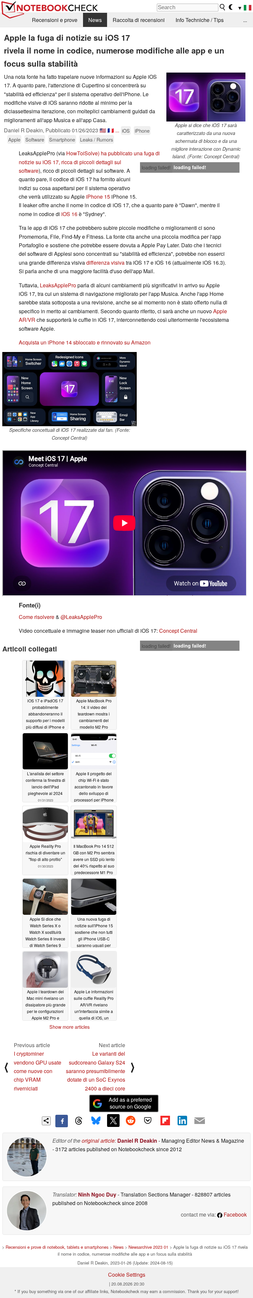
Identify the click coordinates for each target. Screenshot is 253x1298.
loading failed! (156, 167)
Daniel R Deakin (137, 1140)
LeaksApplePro (58, 285)
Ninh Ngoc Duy (97, 1194)
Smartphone (62, 139)
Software (34, 139)
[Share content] (46, 1120)
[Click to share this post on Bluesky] (96, 1121)
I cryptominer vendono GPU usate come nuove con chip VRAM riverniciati (37, 1071)
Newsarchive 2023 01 (148, 1247)
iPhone (142, 130)
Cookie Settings (126, 1274)
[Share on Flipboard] (165, 1120)
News (95, 20)
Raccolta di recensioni (139, 20)
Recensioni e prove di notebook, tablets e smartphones (57, 1247)
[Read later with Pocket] (148, 1120)
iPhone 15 (98, 196)
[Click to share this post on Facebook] (61, 1121)
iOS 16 (69, 214)
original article (98, 1140)
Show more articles (69, 1026)
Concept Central (178, 630)
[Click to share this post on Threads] (78, 1121)
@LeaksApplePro (81, 617)
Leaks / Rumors (96, 139)
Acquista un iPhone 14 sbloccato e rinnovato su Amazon (85, 342)
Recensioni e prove (54, 20)
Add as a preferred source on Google (130, 1103)
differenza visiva (105, 262)
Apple (14, 139)
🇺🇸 (102, 130)
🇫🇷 (110, 130)
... (245, 20)
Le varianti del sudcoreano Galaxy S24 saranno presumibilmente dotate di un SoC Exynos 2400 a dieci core (95, 1071)
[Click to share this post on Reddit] (130, 1120)
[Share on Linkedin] (182, 1120)
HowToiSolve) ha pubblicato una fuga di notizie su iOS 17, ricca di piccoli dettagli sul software (89, 161)
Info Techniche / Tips (200, 20)
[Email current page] (199, 1121)
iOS (126, 130)
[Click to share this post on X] (113, 1120)
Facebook (234, 1214)
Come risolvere (36, 617)
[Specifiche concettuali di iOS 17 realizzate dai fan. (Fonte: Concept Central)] (69, 389)
